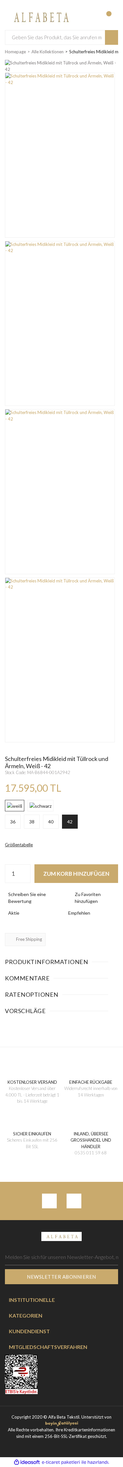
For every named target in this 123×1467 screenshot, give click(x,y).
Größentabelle (19, 844)
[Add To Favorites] (91, 898)
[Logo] (40, 16)
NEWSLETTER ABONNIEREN (61, 1277)
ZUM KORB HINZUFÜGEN (76, 873)
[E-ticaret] (61, 1462)
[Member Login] (85, 17)
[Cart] (112, 17)
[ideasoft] (27, 1462)
